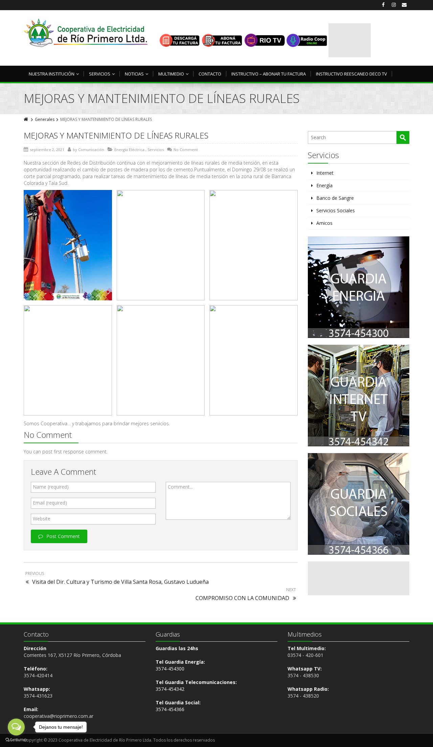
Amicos (324, 223)
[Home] (26, 119)
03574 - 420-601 (305, 655)
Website (41, 518)
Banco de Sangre (335, 198)
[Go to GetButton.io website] (16, 740)
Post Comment (63, 536)
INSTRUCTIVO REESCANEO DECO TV (351, 74)
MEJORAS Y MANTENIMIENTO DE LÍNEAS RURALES (116, 135)
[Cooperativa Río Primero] (85, 33)
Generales (44, 119)
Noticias (134, 74)
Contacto (210, 74)
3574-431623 (38, 695)
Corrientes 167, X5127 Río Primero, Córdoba (72, 655)
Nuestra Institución (51, 74)
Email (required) (50, 502)
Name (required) (51, 487)
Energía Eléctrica (129, 149)
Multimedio (171, 74)
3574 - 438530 (303, 675)
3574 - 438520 (303, 695)
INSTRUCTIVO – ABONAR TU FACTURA (268, 74)
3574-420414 (38, 675)
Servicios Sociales (335, 210)
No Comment (186, 149)
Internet (325, 173)
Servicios (99, 74)
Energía (324, 185)
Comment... (180, 487)
